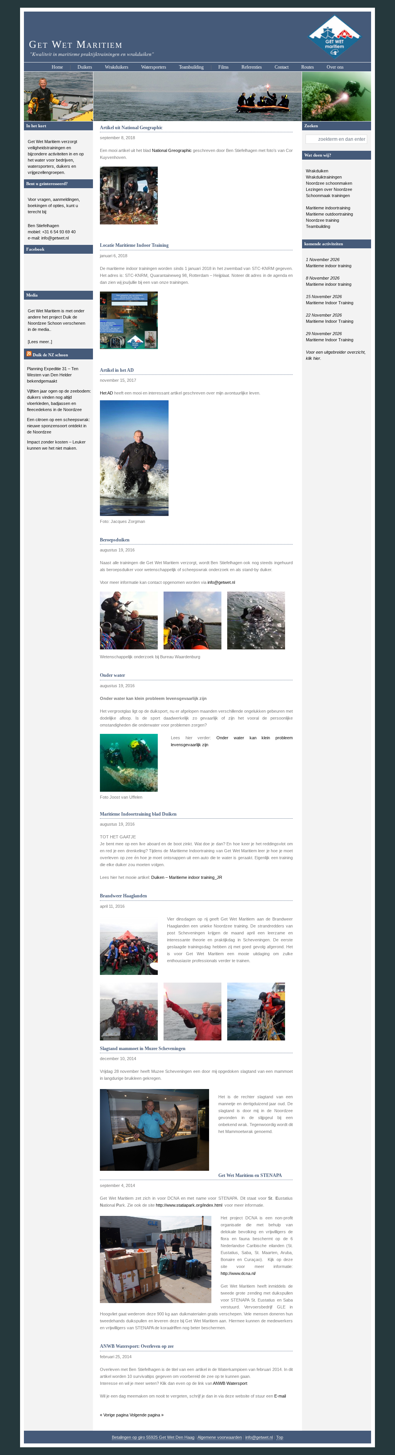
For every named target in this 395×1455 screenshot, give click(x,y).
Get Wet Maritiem (76, 44)
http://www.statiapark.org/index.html (189, 1205)
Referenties (251, 67)
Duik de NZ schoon (50, 355)
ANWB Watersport (230, 1383)
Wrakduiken (317, 171)
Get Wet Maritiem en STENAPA (250, 1175)
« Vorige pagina (114, 1415)
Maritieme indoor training (328, 265)
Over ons (335, 67)
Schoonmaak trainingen (328, 195)
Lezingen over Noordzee (329, 189)
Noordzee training (322, 220)
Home (57, 67)
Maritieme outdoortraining (329, 214)
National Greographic (172, 150)
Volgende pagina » (147, 1415)
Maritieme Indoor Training (329, 302)
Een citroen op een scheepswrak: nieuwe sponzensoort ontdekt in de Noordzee (58, 425)
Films (223, 67)
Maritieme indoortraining (328, 208)
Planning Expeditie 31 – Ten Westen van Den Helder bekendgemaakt (52, 374)
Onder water (112, 675)
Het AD (107, 393)
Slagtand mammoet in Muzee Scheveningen (143, 1048)
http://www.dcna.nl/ (238, 1273)
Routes (307, 67)
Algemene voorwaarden (220, 1437)
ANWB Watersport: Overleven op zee (137, 1346)
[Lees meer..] (40, 341)
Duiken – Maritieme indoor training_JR (186, 877)
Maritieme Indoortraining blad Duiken (138, 814)
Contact (282, 67)
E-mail (280, 1396)
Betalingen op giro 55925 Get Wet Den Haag (153, 1437)
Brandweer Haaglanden (123, 896)
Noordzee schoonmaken (329, 183)
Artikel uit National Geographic (131, 127)
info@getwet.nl (221, 582)
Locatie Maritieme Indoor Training (134, 245)
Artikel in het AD (117, 370)
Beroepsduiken (115, 540)
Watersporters (153, 67)
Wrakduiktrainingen (324, 177)
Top (279, 1437)
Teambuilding (191, 67)
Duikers (85, 67)
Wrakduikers (116, 67)
